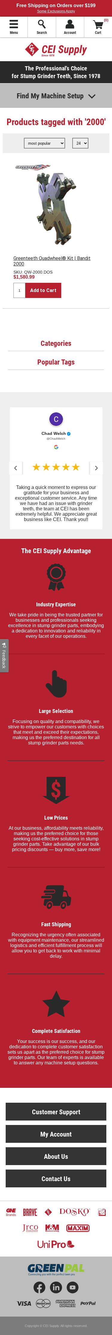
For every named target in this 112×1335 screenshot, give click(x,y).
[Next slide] (96, 468)
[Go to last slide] (15, 468)
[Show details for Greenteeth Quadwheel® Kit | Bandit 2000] (56, 204)
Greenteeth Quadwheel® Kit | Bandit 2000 (51, 261)
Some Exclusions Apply (56, 11)
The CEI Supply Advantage (56, 550)
